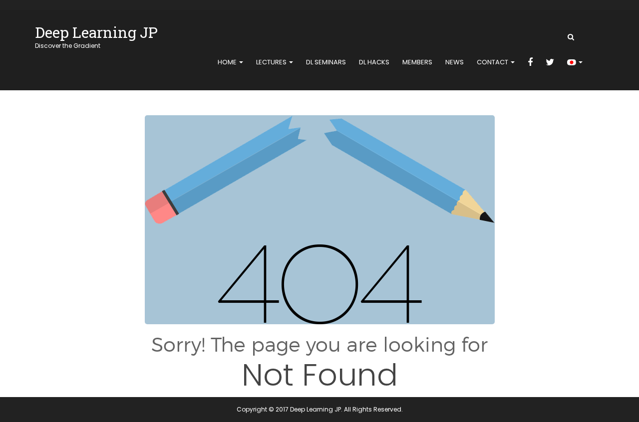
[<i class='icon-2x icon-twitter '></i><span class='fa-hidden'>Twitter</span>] (550, 62)
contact (493, 62)
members (417, 62)
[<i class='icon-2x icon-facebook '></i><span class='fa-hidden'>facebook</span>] (530, 62)
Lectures (272, 62)
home (228, 62)
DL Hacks (374, 62)
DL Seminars (326, 62)
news (454, 62)
